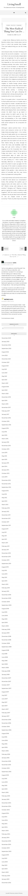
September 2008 (6, 646)
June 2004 (5, 820)
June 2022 (5, 355)
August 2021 (5, 366)
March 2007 (5, 709)
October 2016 (5, 421)
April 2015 (4, 459)
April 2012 (4, 501)
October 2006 (6, 726)
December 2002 (6, 882)
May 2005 (4, 785)
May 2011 (4, 535)
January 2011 (5, 549)
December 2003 (6, 841)
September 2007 (6, 688)
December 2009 (6, 594)
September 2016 (6, 424)
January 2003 (5, 879)
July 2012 (4, 494)
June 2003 (5, 862)
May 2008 (4, 660)
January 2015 (5, 463)
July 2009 (4, 612)
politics (13, 25)
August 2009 (5, 608)
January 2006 (5, 757)
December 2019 (6, 397)
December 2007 (6, 678)
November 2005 (6, 764)
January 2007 (5, 716)
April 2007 (4, 705)
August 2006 (5, 733)
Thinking (19, 25)
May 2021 (4, 376)
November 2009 (6, 598)
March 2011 (5, 542)
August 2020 (5, 386)
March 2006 (5, 751)
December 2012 (6, 480)
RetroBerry (8, 263)
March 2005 (5, 792)
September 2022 (6, 348)
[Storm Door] (23, 249)
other (8, 25)
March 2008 (5, 667)
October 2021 (5, 362)
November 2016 (6, 418)
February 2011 (5, 546)
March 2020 (5, 393)
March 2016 (5, 438)
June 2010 (4, 574)
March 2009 (5, 626)
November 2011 (6, 518)
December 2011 (6, 515)
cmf (20, 34)
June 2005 (5, 782)
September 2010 (6, 563)
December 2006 (6, 719)
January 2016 (5, 442)
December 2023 (6, 338)
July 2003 (4, 858)
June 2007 (5, 699)
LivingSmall (14, 4)
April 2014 (4, 466)
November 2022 (6, 345)
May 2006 (4, 744)
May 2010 (4, 577)
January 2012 (5, 511)
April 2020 (4, 390)
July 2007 (4, 695)
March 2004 (5, 830)
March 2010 (5, 584)
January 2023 (5, 341)
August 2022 (5, 352)
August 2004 (5, 813)
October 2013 (5, 473)
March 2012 (5, 504)
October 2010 (5, 560)
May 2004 (4, 823)
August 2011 (5, 529)
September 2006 (6, 730)
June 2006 (5, 740)
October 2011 (5, 522)
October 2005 (6, 768)
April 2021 (4, 379)
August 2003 (5, 855)
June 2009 (5, 615)
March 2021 (5, 383)
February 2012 (6, 508)
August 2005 (5, 775)
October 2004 (6, 809)
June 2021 (4, 372)
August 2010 (5, 567)
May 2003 (4, 865)
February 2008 (6, 671)
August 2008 (5, 650)
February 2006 (6, 754)
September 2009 (6, 605)
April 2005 (4, 789)
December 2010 (6, 553)
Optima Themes (18, 893)
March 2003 (5, 872)
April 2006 (4, 747)
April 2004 (5, 827)
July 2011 (4, 532)
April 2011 (4, 539)
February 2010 (6, 588)
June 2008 (5, 657)
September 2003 (6, 851)
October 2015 (5, 449)
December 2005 (6, 761)
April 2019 (4, 400)
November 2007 (6, 681)
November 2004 (6, 806)
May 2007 (4, 702)
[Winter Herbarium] (4, 249)
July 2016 (4, 431)
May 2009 (4, 619)
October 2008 (6, 643)
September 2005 (6, 771)
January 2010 (5, 591)
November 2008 (6, 640)
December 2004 (6, 803)
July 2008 (4, 653)
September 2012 (6, 487)
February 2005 (6, 796)
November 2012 (6, 483)
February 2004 (6, 834)
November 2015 (6, 445)
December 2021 (6, 359)
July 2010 (4, 570)
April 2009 (5, 622)
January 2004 (5, 837)
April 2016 (4, 435)
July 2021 (4, 369)
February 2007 (6, 712)
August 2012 (5, 490)
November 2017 (6, 407)
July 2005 (4, 778)
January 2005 (5, 799)
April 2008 (5, 664)
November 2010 (6, 556)
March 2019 (5, 404)
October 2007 (6, 685)
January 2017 (5, 414)
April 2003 (4, 868)
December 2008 (6, 636)
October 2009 (6, 601)
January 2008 (5, 674)
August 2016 (5, 428)
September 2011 (6, 525)
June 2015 (4, 452)
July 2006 (4, 737)
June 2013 (4, 477)
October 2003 (6, 848)
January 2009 (5, 633)
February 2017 (6, 411)
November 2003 (6, 844)
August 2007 (5, 692)
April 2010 (4, 581)
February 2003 (6, 875)
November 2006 (6, 723)
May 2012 (4, 497)
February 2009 (6, 629)
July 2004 (4, 816)
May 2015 (4, 456)
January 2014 (5, 470)
